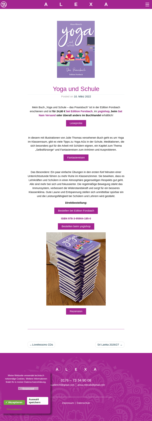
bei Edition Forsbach (79, 111)
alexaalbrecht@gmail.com (60, 385)
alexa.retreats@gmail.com (91, 385)
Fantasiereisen (76, 157)
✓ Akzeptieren (13, 402)
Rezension (76, 311)
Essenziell (28, 389)
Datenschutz (83, 403)
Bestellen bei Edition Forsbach (76, 210)
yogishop (104, 111)
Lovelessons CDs (42, 344)
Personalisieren (14, 409)
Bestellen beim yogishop (76, 226)
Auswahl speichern (34, 401)
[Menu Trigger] (147, 4)
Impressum (68, 403)
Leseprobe (76, 123)
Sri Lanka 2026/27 (108, 344)
